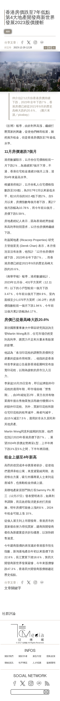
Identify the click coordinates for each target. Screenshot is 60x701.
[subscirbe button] (46, 692)
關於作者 (23, 656)
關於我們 (9, 656)
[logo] (27, 633)
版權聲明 (51, 662)
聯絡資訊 (9, 662)
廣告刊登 (37, 656)
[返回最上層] (55, 688)
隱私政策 (51, 656)
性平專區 (23, 662)
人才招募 (37, 662)
